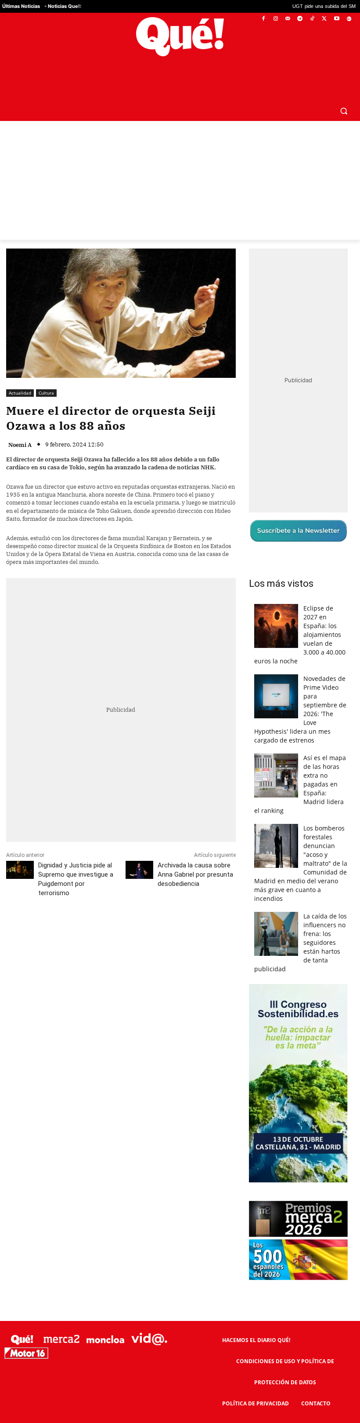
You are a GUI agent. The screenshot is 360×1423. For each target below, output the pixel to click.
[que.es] (180, 36)
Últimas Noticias (21, 6)
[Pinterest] (118, 911)
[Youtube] (336, 19)
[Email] (199, 911)
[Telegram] (300, 19)
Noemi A (20, 424)
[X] (325, 19)
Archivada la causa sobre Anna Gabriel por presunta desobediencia (195, 853)
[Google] (349, 19)
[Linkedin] (178, 911)
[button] (343, 89)
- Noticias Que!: (62, 6)
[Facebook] (264, 19)
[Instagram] (275, 19)
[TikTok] (312, 19)
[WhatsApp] (138, 911)
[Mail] (288, 19)
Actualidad (20, 372)
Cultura (46, 372)
